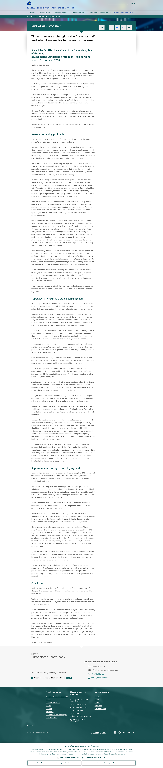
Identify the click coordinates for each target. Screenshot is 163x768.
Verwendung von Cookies (79, 707)
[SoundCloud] (129, 732)
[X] (110, 732)
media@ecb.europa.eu (99, 678)
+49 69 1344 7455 (97, 674)
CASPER (97, 703)
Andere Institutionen (53, 703)
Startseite (30, 16)
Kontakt (48, 706)
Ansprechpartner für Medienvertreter (49, 678)
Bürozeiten (49, 712)
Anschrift (49, 709)
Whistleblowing (100, 709)
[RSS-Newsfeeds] (134, 732)
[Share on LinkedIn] (123, 27)
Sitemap (31, 725)
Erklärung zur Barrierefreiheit (80, 716)
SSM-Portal (98, 706)
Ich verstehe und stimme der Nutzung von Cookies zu (54, 763)
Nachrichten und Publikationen (99, 12)
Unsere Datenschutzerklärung (69, 757)
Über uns (32, 12)
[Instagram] (119, 732)
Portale (97, 697)
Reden (58, 16)
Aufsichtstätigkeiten (61, 12)
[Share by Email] (129, 27)
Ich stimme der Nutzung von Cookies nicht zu (109, 763)
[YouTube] (124, 732)
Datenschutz (74, 713)
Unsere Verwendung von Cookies (94, 757)
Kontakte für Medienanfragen (56, 715)
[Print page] (102, 27)
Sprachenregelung (76, 710)
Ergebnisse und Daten (78, 12)
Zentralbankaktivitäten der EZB (122, 12)
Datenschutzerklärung (78, 704)
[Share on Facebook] (117, 27)
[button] (130, 3)
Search (126, 3)
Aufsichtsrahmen (45, 12)
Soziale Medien (51, 718)
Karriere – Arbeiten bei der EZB (57, 697)
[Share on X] (111, 27)
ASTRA (97, 700)
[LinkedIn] (115, 732)
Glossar (48, 700)
